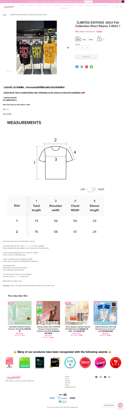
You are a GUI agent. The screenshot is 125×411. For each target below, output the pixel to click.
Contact (67, 378)
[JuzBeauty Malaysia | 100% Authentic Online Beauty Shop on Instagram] (100, 378)
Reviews (67, 385)
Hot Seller (67, 380)
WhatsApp (27, 246)
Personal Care (69, 5)
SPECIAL (22, 5)
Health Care (57, 5)
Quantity (77, 44)
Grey (84, 39)
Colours (77, 37)
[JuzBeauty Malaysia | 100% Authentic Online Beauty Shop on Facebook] (96, 378)
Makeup (39, 5)
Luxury (105, 5)
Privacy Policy (59, 407)
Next (67, 47)
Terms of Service (51, 407)
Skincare (30, 5)
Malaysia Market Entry (70, 387)
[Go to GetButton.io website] (120, 409)
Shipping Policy (74, 407)
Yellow (91, 39)
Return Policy (67, 407)
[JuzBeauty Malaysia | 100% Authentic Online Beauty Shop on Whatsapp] (109, 378)
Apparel (87, 5)
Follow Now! (88, 1)
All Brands (63, 8)
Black (78, 39)
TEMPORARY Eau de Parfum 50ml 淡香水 (18, 406)
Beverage (96, 5)
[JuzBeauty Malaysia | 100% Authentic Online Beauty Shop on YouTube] (105, 378)
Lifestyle (79, 5)
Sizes (99, 37)
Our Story (67, 376)
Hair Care (48, 5)
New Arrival (67, 383)
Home (4, 15)
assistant (17, 276)
